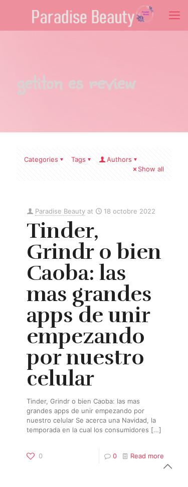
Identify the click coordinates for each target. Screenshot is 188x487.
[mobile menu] (174, 15)
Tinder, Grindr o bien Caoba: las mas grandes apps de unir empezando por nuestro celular (94, 305)
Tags (78, 159)
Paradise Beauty (60, 211)
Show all (151, 169)
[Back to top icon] (167, 466)
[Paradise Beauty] (94, 15)
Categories (41, 159)
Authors (119, 159)
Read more (147, 456)
